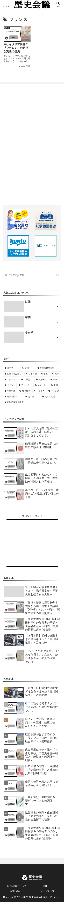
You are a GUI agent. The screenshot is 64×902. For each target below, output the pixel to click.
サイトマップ (47, 891)
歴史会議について (16, 886)
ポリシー (47, 886)
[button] (58, 275)
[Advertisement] (32, 141)
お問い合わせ (17, 891)
